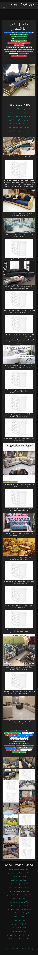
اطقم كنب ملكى (23, 53)
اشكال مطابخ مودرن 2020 (19, 906)
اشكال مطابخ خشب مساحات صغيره (19, 913)
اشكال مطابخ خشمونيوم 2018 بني (19, 909)
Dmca (6, 949)
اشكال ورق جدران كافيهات (19, 36)
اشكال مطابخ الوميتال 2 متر (19, 873)
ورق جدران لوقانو (26, 750)
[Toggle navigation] (4, 7)
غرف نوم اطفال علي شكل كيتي (19, 131)
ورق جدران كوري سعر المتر (12, 733)
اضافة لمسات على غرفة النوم (19, 34)
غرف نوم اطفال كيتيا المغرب (19, 112)
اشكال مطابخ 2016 (19, 898)
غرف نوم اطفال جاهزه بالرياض (19, 116)
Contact (15, 949)
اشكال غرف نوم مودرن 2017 (19, 887)
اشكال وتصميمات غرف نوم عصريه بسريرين (19, 47)
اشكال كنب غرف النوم (19, 880)
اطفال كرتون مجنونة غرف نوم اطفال (19, 43)
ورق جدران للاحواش (28, 733)
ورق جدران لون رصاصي (12, 750)
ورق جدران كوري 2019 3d (25, 747)
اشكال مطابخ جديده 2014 (19, 884)
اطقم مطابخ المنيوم (10, 49)
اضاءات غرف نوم (19, 45)
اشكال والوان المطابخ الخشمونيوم (19, 895)
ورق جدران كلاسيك (11, 747)
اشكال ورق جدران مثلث (11, 32)
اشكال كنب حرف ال (19, 920)
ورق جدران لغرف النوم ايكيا (19, 739)
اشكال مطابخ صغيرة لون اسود (19, 891)
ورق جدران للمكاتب (19, 741)
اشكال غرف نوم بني (19, 924)
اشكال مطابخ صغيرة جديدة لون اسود (19, 935)
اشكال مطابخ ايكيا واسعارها (19, 938)
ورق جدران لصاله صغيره (25, 735)
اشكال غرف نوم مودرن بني (19, 902)
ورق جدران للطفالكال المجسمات (19, 743)
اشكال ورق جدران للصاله (26, 49)
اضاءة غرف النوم (10, 51)
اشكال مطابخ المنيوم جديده (19, 869)
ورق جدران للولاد (11, 735)
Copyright (19, 951)
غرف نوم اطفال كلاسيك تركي (19, 123)
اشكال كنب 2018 (19, 916)
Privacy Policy (27, 949)
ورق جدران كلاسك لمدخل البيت (25, 745)
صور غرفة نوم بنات (19, 4)
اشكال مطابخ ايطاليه (19, 927)
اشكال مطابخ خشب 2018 (19, 931)
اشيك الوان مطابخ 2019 (19, 38)
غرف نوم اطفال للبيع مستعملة (19, 109)
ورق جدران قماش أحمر (19, 752)
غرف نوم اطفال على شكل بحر (19, 127)
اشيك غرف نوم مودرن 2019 (19, 41)
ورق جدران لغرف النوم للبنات (19, 737)
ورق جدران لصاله (9, 745)
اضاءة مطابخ (14, 53)
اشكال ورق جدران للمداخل (25, 51)
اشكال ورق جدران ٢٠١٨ (27, 32)
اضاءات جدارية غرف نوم (19, 55)
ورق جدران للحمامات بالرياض (19, 730)
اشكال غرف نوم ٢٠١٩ (19, 876)
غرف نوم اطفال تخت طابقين (19, 120)
